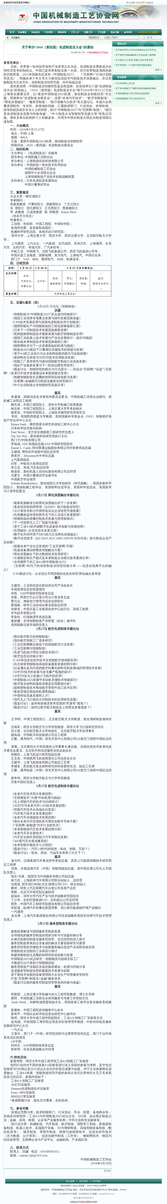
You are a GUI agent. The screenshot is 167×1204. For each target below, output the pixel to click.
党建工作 (88, 32)
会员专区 (128, 32)
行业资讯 (49, 32)
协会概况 (22, 32)
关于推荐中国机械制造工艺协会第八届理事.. (136, 55)
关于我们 (96, 1181)
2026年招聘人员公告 (125, 83)
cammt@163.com (106, 1194)
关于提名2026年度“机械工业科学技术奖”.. (135, 60)
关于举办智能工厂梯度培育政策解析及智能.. (136, 88)
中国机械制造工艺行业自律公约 (130, 98)
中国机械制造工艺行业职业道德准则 (132, 93)
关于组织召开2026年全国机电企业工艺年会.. (136, 50)
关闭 (107, 1171)
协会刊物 (115, 32)
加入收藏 (130, 2)
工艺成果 (101, 32)
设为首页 (140, 2)
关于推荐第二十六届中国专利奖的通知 (133, 65)
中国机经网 (83, 1202)
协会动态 (35, 32)
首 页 (12, 32)
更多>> (158, 69)
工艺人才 (75, 32)
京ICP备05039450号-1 (83, 1198)
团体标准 (62, 32)
